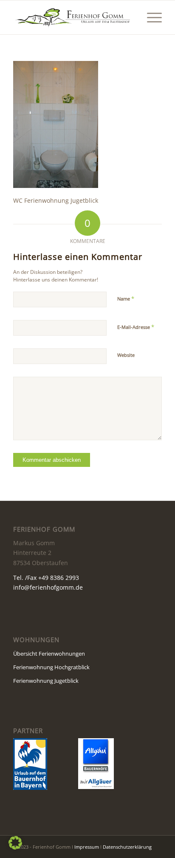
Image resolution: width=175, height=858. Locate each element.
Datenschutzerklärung (127, 847)
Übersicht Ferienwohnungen (49, 653)
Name (125, 298)
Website (126, 355)
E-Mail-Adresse (135, 327)
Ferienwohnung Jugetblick (46, 680)
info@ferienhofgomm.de (48, 587)
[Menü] (150, 17)
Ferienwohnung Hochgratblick (51, 667)
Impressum (86, 847)
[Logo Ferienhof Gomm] (72, 17)
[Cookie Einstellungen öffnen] (15, 847)
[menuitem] (150, 17)
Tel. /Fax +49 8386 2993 (46, 578)
